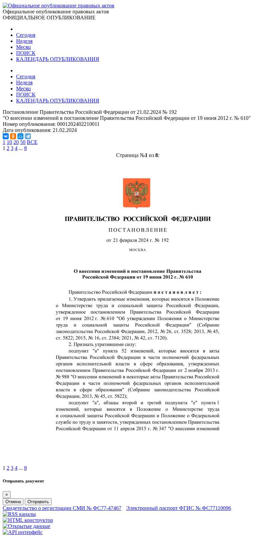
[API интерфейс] (23, 532)
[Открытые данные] (26, 526)
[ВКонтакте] (6, 136)
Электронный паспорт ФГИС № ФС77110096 (178, 508)
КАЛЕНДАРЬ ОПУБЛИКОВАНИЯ (57, 59)
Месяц (23, 47)
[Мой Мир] (20, 136)
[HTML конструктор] (28, 520)
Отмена (13, 501)
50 (22, 142)
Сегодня (25, 35)
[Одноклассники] (13, 136)
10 (9, 142)
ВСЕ (32, 142)
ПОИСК (26, 53)
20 (16, 142)
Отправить (38, 501)
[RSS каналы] (19, 514)
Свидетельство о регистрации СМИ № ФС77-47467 (62, 508)
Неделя (24, 41)
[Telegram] (28, 136)
